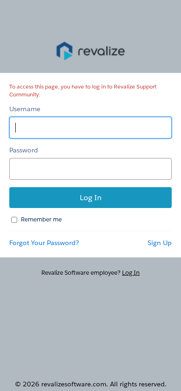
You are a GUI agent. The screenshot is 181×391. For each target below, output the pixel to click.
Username (24, 109)
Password (23, 150)
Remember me (41, 219)
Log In (131, 273)
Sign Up (160, 243)
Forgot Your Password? (44, 243)
